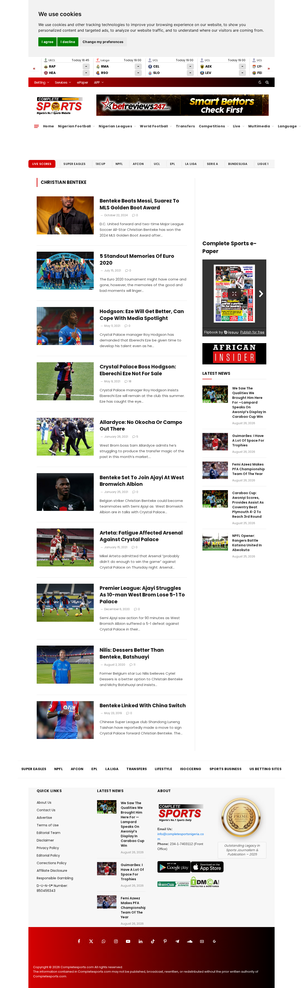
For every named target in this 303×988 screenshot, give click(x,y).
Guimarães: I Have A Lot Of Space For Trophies (248, 440)
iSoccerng (190, 769)
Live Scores (42, 164)
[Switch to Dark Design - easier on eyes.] (260, 82)
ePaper (82, 82)
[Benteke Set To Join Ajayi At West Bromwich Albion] (65, 492)
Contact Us (46, 810)
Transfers (185, 126)
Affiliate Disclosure (52, 870)
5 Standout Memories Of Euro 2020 (137, 259)
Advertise (44, 817)
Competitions (212, 126)
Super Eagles (74, 164)
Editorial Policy (48, 855)
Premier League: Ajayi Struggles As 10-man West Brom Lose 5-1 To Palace (142, 595)
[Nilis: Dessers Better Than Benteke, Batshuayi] (65, 665)
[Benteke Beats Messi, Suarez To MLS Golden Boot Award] (65, 215)
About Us (44, 802)
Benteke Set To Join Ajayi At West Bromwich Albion (142, 481)
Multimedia (259, 126)
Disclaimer (45, 840)
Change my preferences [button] (103, 42)
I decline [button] (68, 42)
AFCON (138, 164)
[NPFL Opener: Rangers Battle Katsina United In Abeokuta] (215, 542)
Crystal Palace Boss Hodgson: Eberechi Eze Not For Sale (138, 370)
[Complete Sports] (59, 105)
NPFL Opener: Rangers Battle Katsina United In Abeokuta (247, 542)
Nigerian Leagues (115, 126)
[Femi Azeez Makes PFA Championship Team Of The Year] (215, 470)
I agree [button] (47, 42)
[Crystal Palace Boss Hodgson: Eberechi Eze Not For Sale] (65, 381)
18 (130, 381)
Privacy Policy (48, 848)
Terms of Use (48, 825)
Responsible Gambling (55, 878)
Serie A (212, 164)
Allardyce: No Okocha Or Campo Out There (141, 425)
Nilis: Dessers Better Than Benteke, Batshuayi (132, 653)
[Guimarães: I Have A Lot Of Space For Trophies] (215, 442)
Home (48, 126)
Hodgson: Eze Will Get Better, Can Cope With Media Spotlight (142, 315)
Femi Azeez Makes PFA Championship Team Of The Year (248, 469)
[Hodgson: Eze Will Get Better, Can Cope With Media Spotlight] (65, 326)
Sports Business (225, 769)
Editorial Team (48, 832)
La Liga (191, 164)
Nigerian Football (74, 126)
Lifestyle (163, 769)
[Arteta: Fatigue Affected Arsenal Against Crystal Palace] (65, 547)
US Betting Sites (265, 769)
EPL (172, 164)
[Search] (267, 82)
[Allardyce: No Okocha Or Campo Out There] (65, 437)
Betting (39, 82)
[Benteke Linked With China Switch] (65, 720)
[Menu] (36, 126)
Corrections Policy (52, 863)
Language (287, 126)
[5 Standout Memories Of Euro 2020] (65, 271)
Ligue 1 (263, 164)
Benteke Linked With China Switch (143, 705)
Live (237, 126)
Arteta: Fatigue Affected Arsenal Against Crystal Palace (141, 536)
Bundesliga (238, 164)
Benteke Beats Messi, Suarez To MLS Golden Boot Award (139, 204)
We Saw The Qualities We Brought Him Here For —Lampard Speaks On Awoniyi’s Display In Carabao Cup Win (249, 402)
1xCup (100, 164)
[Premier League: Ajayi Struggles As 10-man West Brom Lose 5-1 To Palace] (65, 603)
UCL (157, 164)
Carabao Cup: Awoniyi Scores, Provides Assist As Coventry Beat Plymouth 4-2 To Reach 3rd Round (248, 505)
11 (134, 665)
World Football (154, 126)
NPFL (119, 164)
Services (61, 82)
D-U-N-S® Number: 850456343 (52, 888)
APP (97, 82)
